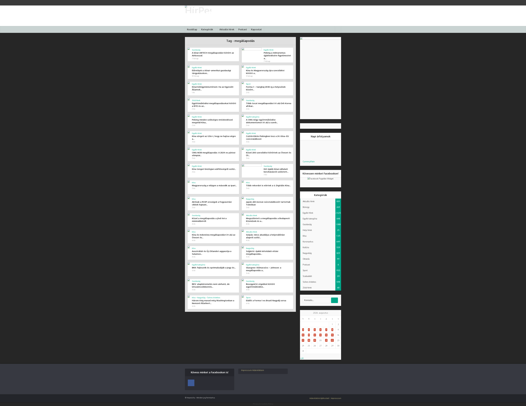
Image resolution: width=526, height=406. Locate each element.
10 (303, 335)
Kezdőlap (192, 29)
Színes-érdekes (213, 297)
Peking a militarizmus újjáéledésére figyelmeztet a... (277, 55)
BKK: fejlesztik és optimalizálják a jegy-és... (214, 267)
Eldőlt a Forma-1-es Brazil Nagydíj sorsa (266, 300)
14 (326, 335)
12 (315, 335)
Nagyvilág (250, 199)
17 (303, 340)
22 (332, 340)
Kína (193, 182)
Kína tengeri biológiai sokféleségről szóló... (214, 169)
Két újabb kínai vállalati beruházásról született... (276, 170)
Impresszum (246, 370)
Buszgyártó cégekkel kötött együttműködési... (260, 285)
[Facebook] (191, 383)
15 (332, 335)
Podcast (242, 29)
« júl (302, 358)
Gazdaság (196, 50)
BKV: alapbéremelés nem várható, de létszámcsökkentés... (211, 285)
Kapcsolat (256, 29)
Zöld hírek (196, 100)
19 (315, 340)
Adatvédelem (258, 370)
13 (320, 335)
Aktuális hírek (226, 29)
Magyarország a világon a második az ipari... (214, 185)
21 (326, 340)
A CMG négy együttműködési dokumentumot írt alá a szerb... (262, 121)
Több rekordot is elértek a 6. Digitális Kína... (268, 185)
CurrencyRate (309, 161)
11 (308, 335)
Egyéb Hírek (269, 50)
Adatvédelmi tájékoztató (319, 398)
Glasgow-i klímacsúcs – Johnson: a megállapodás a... (263, 269)
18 (309, 340)
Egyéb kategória (252, 117)
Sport (248, 84)
